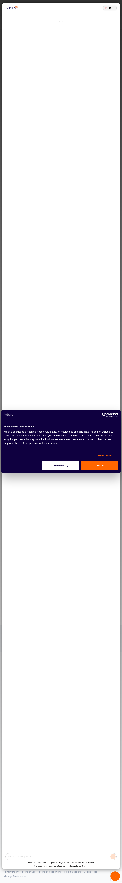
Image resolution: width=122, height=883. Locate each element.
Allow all (99, 465)
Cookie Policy (91, 871)
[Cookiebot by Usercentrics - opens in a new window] (104, 415)
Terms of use (29, 871)
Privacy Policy (11, 871)
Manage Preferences (15, 876)
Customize (58, 465)
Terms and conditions (50, 871)
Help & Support (72, 871)
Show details (105, 455)
